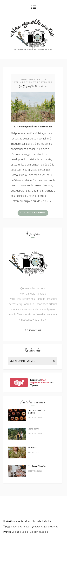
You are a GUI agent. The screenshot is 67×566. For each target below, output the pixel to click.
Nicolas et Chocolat (37, 466)
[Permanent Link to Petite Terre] (17, 438)
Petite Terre (33, 429)
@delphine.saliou (39, 531)
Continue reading (33, 213)
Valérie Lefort (23, 521)
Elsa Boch (32, 447)
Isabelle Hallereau (20, 526)
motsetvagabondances (46, 526)
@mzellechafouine (41, 521)
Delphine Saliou (20, 531)
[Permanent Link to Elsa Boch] (17, 457)
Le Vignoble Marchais (33, 86)
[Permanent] (33, 120)
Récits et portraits (37, 82)
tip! (19, 382)
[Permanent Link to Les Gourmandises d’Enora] (17, 420)
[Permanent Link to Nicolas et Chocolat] (17, 476)
